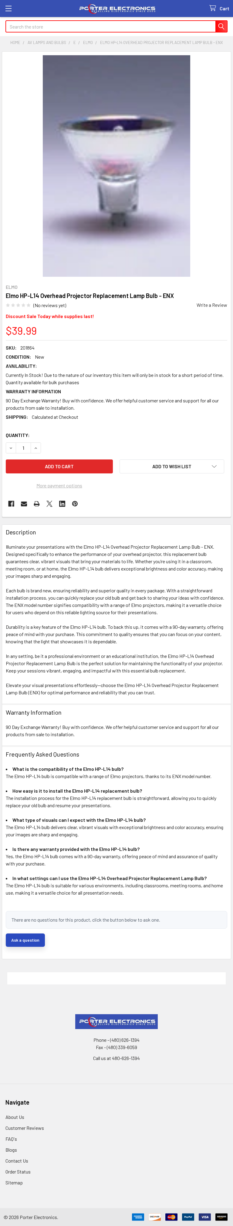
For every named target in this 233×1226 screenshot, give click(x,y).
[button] (172, 466)
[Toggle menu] (8, 8)
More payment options (59, 485)
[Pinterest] (74, 503)
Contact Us (16, 1160)
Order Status (18, 1171)
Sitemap (14, 1182)
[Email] (24, 503)
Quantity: (18, 435)
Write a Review (212, 305)
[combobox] (116, 26)
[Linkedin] (62, 503)
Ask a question (25, 940)
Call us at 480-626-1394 (116, 1058)
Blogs (11, 1150)
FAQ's (11, 1139)
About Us (14, 1117)
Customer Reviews (24, 1128)
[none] (116, 166)
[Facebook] (11, 503)
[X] (49, 503)
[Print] (36, 503)
